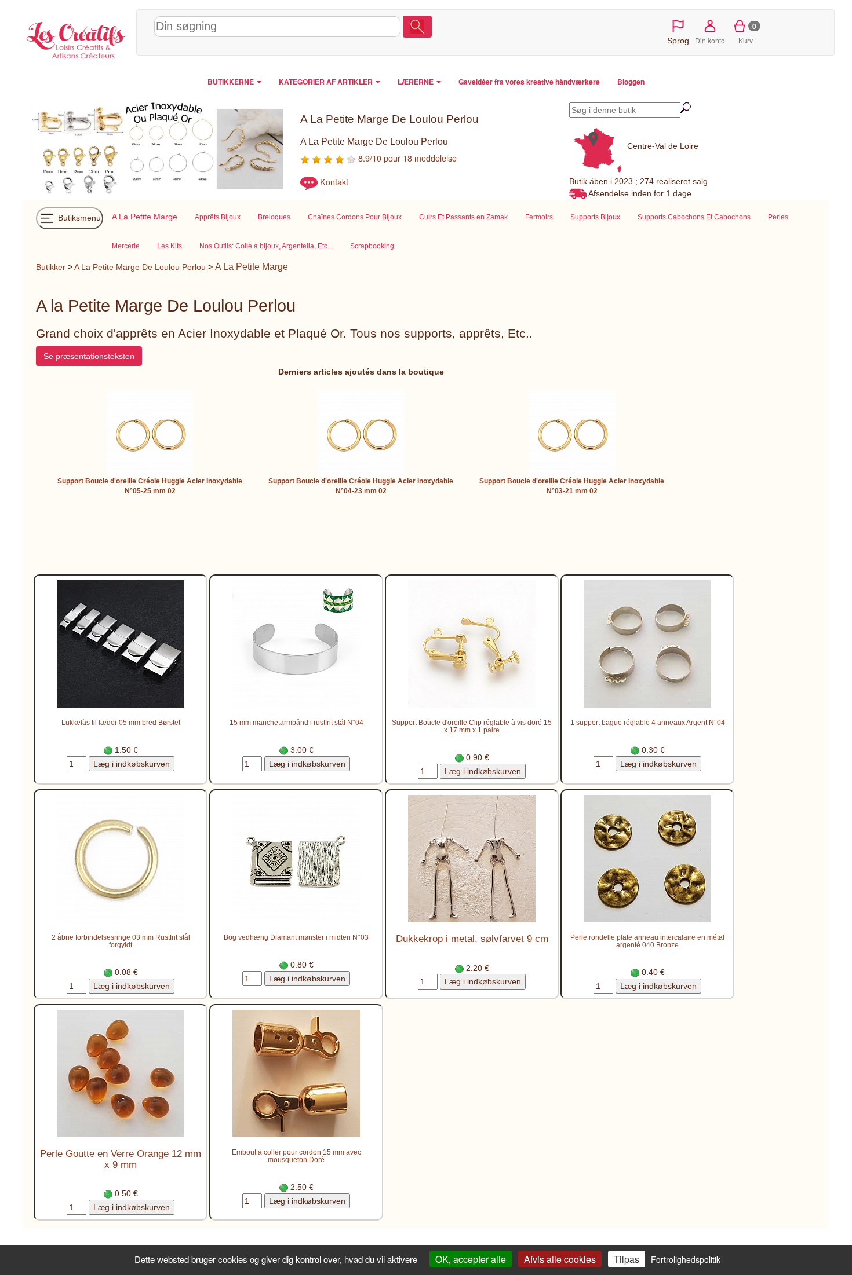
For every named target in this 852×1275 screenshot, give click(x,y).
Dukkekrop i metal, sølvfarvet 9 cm (472, 938)
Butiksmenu (78, 217)
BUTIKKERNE (231, 81)
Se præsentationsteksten (88, 356)
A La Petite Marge (251, 267)
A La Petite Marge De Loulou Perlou (140, 267)
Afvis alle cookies (560, 1259)
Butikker (50, 267)
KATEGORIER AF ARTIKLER (326, 81)
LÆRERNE (416, 81)
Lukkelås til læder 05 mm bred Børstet (120, 722)
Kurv (747, 33)
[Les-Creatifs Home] (77, 38)
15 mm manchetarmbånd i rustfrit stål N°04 (296, 722)
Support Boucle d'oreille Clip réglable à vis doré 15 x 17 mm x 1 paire (472, 726)
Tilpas (626, 1259)
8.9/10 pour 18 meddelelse (406, 158)
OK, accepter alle (470, 1259)
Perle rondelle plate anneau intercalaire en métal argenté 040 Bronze (647, 940)
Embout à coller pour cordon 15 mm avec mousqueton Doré (296, 1155)
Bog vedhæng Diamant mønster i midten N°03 (296, 937)
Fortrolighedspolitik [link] (685, 1259)
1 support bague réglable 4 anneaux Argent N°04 (647, 722)
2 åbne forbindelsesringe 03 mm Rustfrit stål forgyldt (121, 940)
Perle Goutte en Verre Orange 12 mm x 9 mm (120, 1159)
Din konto (710, 40)
